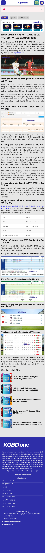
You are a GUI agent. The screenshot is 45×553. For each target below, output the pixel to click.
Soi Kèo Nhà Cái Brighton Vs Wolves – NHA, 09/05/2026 (27, 400)
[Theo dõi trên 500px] (32, 471)
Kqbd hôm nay (19, 53)
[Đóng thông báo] (41, 9)
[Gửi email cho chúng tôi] (12, 471)
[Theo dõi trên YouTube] (27, 471)
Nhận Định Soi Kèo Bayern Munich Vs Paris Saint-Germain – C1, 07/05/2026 (27, 423)
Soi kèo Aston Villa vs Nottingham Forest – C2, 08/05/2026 (26, 378)
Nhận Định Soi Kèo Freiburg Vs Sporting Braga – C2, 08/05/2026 (25, 389)
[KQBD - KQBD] (22, 2)
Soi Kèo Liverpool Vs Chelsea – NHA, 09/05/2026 (26, 412)
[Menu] (3, 2)
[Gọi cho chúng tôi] (17, 471)
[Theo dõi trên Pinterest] (22, 471)
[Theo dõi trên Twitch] (37, 471)
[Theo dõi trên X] (7, 471)
